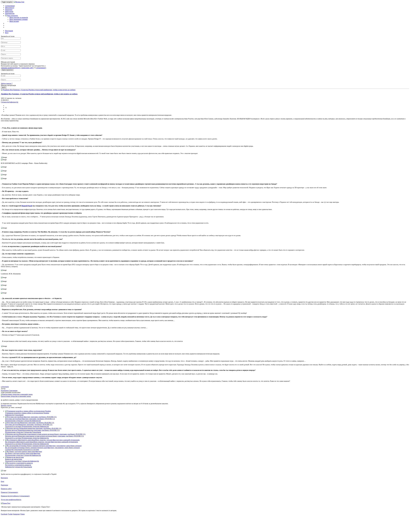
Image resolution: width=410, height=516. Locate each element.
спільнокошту (41, 68)
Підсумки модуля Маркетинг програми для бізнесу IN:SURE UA (28, 424)
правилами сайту (27, 68)
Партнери (4, 485)
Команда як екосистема (13, 459)
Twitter (10, 514)
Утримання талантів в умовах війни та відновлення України (27, 413)
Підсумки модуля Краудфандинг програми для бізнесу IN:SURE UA (30, 419)
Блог (2, 481)
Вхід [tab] (6, 33)
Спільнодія (27, 421)
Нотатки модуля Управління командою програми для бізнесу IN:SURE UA (32, 430)
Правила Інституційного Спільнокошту (15, 496)
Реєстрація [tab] (9, 31)
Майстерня (9, 11)
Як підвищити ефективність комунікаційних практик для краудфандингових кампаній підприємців (41, 442)
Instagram (16, 514)
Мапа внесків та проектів (18, 17)
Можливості (9, 8)
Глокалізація (18, 415)
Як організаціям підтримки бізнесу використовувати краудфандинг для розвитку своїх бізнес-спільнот (42, 448)
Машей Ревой (26, 206)
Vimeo (22, 514)
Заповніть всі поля (7, 36)
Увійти (4, 87)
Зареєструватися (7, 70)
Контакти (4, 478)
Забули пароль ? (6, 83)
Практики (8, 9)
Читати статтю (6, 405)
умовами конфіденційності (10, 68)
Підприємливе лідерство (14, 421)
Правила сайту (6, 489)
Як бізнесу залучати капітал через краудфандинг (22, 453)
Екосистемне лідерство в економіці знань (16, 396)
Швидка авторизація (8, 85)
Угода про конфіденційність (11, 499)
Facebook (4, 514)
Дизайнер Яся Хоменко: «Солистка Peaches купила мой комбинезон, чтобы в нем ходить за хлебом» (39, 94)
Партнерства (9, 13)
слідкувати (5, 387)
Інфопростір (9, 415)
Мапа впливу (14, 21)
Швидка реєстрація (8, 62)
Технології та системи (13, 426)
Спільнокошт (10, 6)
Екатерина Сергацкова (9, 390)
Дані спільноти (12, 15)
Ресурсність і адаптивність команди (18, 465)
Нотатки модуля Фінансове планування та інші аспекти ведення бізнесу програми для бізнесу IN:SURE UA (44, 436)
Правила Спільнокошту (9, 492)
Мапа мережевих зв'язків (18, 19)
